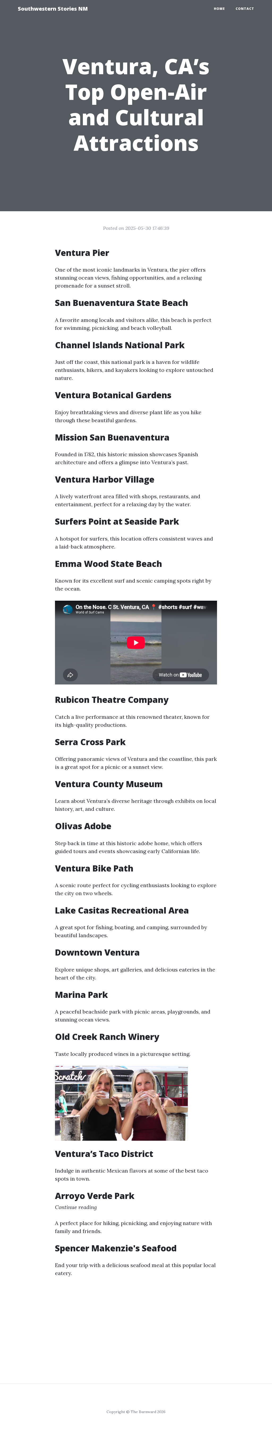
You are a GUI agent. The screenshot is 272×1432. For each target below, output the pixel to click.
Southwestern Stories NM (53, 8)
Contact (245, 8)
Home (219, 8)
